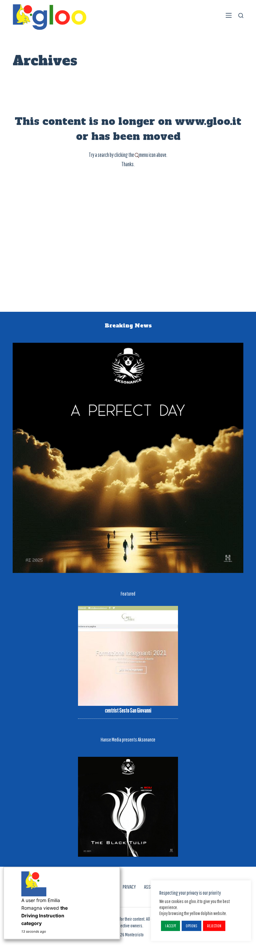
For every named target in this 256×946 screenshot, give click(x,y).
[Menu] (229, 15)
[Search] (240, 15)
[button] (170, 926)
